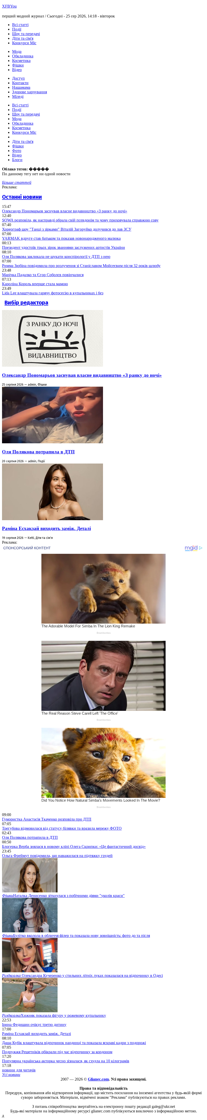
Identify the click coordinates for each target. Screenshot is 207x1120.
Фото (16, 150)
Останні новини (22, 196)
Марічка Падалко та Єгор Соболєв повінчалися (43, 275)
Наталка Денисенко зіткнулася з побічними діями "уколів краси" (63, 895)
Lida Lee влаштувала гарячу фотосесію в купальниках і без (52, 293)
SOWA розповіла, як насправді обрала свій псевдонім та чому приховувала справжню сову (80, 220)
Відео (17, 70)
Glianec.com (98, 1079)
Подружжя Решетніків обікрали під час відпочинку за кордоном (57, 1052)
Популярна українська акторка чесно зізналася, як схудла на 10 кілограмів (65, 1061)
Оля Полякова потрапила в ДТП (38, 451)
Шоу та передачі (26, 34)
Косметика (21, 60)
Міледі (17, 96)
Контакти (20, 83)
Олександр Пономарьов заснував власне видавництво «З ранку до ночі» (64, 211)
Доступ (18, 78)
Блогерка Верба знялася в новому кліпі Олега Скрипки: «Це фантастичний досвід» (74, 846)
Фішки (18, 65)
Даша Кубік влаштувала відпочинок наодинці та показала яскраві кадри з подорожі (74, 1043)
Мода (16, 51)
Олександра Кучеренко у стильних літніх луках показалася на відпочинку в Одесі (82, 975)
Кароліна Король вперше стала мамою (35, 284)
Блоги (17, 160)
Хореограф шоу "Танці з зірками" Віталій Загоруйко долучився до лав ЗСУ (66, 229)
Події (16, 29)
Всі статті (20, 25)
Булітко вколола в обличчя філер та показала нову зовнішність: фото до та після (76, 935)
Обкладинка (22, 56)
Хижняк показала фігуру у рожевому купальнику (54, 1015)
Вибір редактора (26, 302)
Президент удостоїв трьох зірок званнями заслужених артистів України (63, 247)
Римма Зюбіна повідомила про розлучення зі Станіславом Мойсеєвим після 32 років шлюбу (81, 265)
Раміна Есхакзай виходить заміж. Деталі (46, 528)
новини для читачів (19, 1070)
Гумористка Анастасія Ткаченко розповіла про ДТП (46, 819)
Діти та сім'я (22, 38)
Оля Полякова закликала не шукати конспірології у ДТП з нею (56, 256)
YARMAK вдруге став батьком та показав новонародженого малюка (61, 238)
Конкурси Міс (24, 43)
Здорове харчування (29, 92)
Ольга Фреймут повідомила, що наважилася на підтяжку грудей (57, 855)
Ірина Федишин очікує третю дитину (34, 1024)
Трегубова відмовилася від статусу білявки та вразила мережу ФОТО (62, 828)
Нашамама (21, 87)
